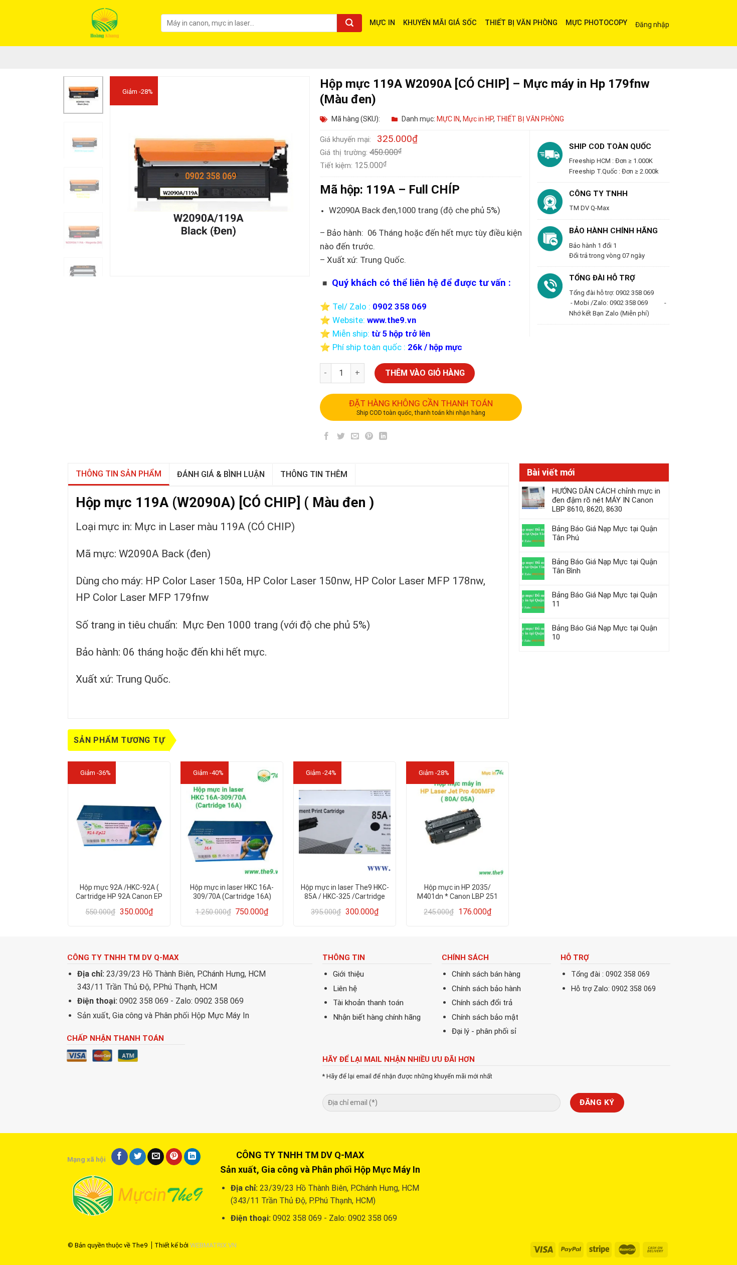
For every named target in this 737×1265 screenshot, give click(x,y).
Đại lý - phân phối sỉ (484, 1031)
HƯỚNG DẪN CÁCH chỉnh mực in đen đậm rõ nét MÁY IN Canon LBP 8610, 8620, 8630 (606, 500)
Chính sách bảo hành (486, 988)
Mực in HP (478, 119)
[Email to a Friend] (354, 437)
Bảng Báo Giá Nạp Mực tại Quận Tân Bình (604, 566)
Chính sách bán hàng (486, 974)
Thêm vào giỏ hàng (425, 373)
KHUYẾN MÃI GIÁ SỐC (440, 23)
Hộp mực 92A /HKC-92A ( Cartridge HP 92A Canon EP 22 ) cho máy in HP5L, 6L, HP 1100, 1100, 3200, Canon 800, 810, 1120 (119, 892)
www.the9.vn (391, 320)
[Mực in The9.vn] (107, 23)
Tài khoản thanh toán (368, 1002)
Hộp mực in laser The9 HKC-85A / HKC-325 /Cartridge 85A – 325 (345, 892)
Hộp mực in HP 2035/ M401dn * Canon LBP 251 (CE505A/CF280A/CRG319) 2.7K (458, 892)
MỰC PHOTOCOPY (596, 23)
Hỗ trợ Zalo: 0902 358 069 (613, 989)
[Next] (293, 176)
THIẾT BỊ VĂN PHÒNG (521, 23)
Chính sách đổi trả (482, 1002)
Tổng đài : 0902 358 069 (610, 974)
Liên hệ (345, 988)
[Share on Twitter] (340, 437)
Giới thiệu (348, 974)
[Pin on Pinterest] (369, 437)
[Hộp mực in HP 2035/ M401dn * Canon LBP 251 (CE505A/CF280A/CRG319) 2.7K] (457, 822)
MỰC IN (382, 23)
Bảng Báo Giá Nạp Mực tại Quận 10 (604, 632)
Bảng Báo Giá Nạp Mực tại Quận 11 (604, 599)
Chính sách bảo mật (485, 1017)
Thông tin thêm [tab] (313, 474)
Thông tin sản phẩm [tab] (118, 474)
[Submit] (349, 23)
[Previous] (126, 176)
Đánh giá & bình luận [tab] (221, 474)
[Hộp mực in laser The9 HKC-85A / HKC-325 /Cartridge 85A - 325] (345, 822)
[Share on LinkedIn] (383, 437)
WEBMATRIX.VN (213, 1245)
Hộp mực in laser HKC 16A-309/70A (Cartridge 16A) (232, 891)
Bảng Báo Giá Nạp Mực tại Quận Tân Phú (604, 533)
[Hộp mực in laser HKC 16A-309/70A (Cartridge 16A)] (232, 822)
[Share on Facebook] (326, 437)
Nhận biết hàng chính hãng (377, 1017)
